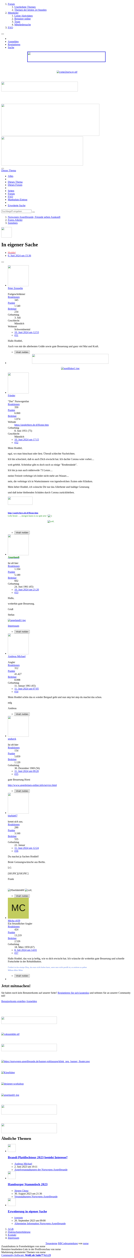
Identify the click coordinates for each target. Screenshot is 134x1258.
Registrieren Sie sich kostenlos (73, 992)
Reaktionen (14, 297)
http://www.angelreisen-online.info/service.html (32, 785)
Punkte (11, 303)
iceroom (18, 1217)
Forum (11, 193)
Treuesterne (51, 1243)
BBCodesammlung (68, 1243)
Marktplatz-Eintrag (17, 199)
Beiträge (12, 308)
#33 (16, 592)
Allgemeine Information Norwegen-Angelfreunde (40, 1223)
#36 (16, 851)
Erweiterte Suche (16, 205)
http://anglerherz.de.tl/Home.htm (23, 513)
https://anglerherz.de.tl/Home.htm (31, 424)
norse (86, 1243)
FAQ (10, 196)
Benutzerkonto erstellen (13, 1001)
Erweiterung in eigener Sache (27, 1211)
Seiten (11, 190)
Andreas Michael (23, 1163)
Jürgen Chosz (21, 1190)
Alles (10, 176)
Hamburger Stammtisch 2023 (28, 1184)
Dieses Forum (15, 184)
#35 (16, 774)
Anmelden (13, 41)
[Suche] (2, 168)
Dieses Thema (15, 182)
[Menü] (2, 33)
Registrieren (14, 44)
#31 (16, 335)
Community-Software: (26, 1255)
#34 (16, 691)
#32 (16, 442)
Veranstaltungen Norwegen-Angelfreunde (36, 1196)
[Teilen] (2, 262)
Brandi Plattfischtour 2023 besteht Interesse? (38, 1157)
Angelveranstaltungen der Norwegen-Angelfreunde (40, 1169)
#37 (16, 953)
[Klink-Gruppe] (70, 362)
